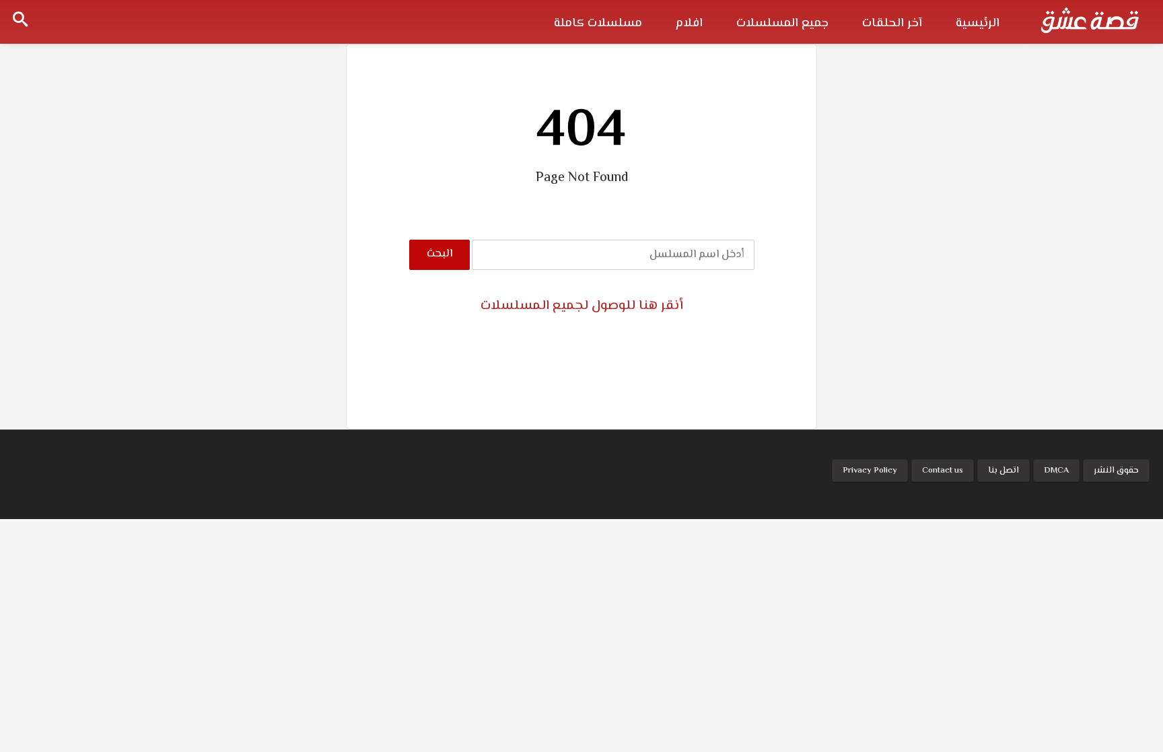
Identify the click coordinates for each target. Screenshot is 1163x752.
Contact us (942, 470)
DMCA (1056, 470)
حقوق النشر (1116, 470)
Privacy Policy (870, 470)
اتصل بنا (1003, 470)
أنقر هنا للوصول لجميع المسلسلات (582, 306)
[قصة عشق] (1089, 20)
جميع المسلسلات (782, 23)
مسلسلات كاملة (598, 23)
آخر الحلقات (892, 23)
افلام (689, 23)
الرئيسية (977, 23)
